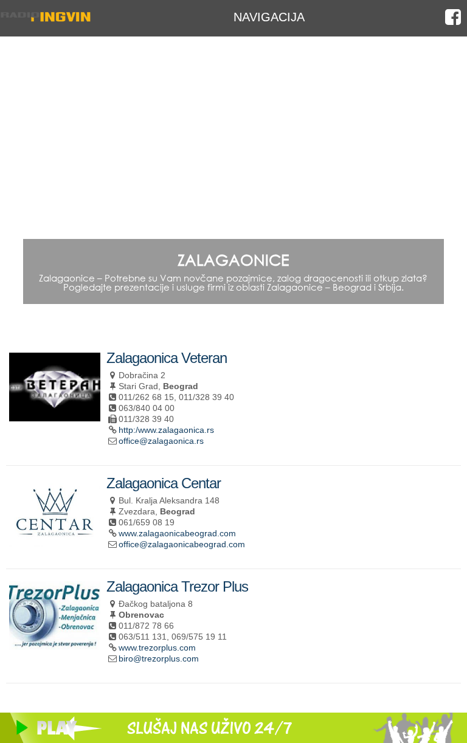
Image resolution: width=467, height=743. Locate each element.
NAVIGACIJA (269, 16)
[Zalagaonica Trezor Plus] (54, 645)
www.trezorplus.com (157, 647)
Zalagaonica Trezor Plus (177, 586)
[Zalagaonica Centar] (54, 541)
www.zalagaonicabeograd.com (177, 533)
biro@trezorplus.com (159, 658)
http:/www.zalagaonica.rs (166, 430)
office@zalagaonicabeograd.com (182, 544)
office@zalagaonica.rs (161, 441)
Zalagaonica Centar (163, 483)
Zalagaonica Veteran (166, 358)
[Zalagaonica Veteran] (54, 416)
